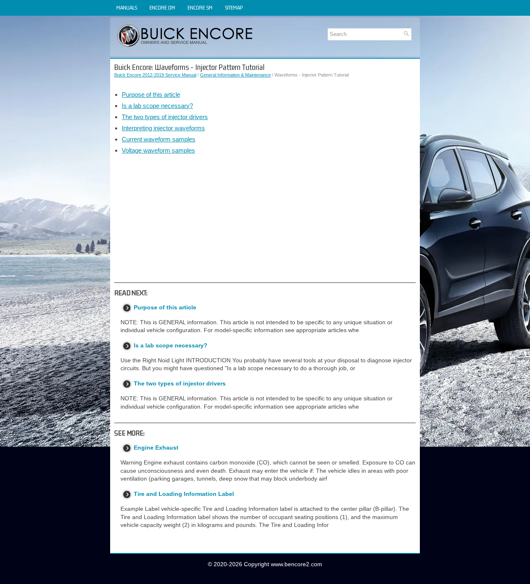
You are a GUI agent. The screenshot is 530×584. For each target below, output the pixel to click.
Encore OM (162, 8)
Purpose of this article (151, 94)
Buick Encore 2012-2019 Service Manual (155, 74)
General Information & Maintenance (235, 74)
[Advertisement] (265, 218)
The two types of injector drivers (165, 116)
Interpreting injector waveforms (163, 128)
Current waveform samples (158, 139)
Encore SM (200, 8)
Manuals (126, 8)
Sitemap (234, 8)
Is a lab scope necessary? (157, 105)
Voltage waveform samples (158, 150)
